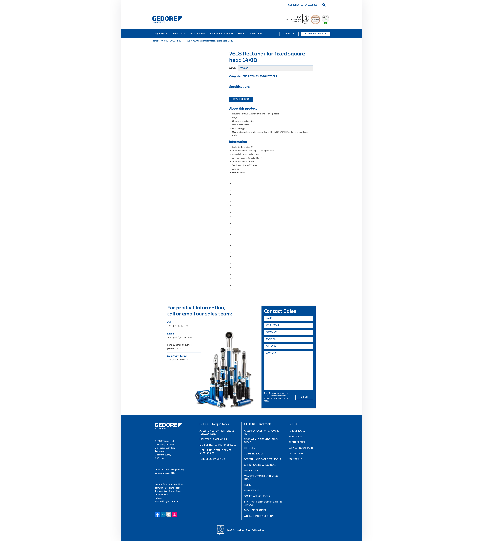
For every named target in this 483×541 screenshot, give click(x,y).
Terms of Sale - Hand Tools (167, 488)
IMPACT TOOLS (252, 471)
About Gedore (197, 34)
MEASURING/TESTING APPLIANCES (217, 445)
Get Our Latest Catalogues (302, 5)
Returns (158, 498)
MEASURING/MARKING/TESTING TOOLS (261, 478)
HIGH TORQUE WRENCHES (213, 439)
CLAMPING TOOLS (253, 454)
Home (155, 41)
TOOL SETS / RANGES (255, 510)
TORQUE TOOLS (167, 41)
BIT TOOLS (249, 448)
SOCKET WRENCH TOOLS (257, 496)
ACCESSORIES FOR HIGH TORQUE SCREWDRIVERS (216, 432)
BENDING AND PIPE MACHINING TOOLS (261, 441)
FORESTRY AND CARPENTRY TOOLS (262, 459)
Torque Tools (159, 34)
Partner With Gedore (315, 34)
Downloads (256, 34)
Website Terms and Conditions (169, 485)
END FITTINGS (183, 41)
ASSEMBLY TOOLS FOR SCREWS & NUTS (261, 432)
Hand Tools (178, 34)
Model (233, 68)
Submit (304, 397)
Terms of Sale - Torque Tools (168, 491)
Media (241, 34)
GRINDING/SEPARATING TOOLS (260, 465)
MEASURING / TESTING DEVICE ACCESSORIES (215, 452)
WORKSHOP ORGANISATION (259, 516)
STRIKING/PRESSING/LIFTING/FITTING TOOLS (263, 503)
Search (324, 5)
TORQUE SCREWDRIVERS (212, 459)
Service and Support (221, 34)
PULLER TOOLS (251, 490)
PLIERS (247, 485)
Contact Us (289, 34)
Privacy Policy (161, 495)
